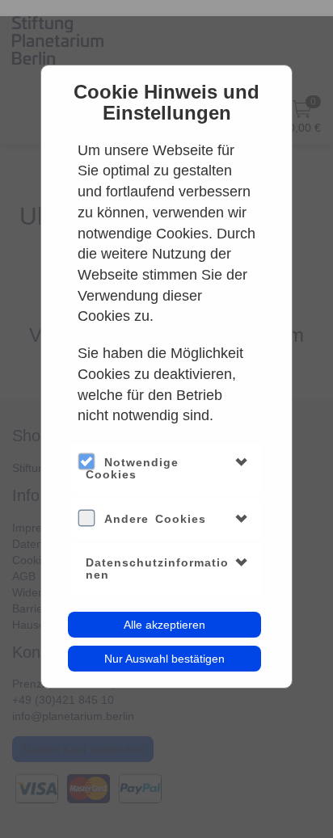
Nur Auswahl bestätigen (164, 658)
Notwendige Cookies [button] (132, 468)
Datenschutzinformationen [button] (157, 568)
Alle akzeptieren (164, 624)
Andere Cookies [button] (155, 518)
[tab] (167, 469)
